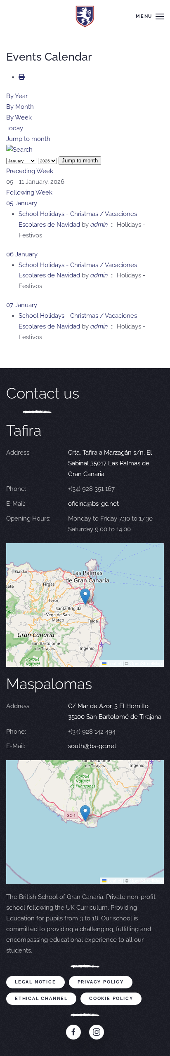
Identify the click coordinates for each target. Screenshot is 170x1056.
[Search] (19, 149)
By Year (17, 96)
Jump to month (28, 139)
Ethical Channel (41, 998)
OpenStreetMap (146, 663)
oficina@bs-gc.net (93, 503)
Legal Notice (35, 982)
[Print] (22, 77)
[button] (150, 16)
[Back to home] (85, 16)
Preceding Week (29, 171)
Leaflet (113, 663)
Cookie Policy (111, 998)
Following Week (29, 192)
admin (99, 224)
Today (14, 128)
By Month (20, 106)
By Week (19, 117)
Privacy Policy (101, 982)
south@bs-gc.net (92, 746)
